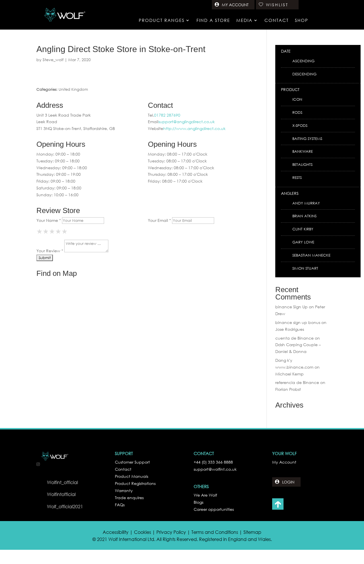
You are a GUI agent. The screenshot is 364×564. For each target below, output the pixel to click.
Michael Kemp (289, 374)
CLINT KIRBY (302, 229)
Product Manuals (131, 476)
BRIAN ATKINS (304, 216)
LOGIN (288, 482)
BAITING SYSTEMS (307, 138)
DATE (286, 51)
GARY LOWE (303, 242)
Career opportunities (214, 509)
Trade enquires (129, 497)
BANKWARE (302, 151)
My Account (284, 462)
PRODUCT (290, 89)
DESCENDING (304, 74)
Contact (123, 469)
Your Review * (49, 250)
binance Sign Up (291, 306)
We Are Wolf (205, 495)
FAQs (120, 504)
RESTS (297, 177)
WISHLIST (277, 4)
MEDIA (244, 20)
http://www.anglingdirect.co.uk (194, 128)
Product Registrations (135, 483)
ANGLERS (290, 193)
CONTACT (276, 20)
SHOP (301, 20)
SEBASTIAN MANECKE (311, 255)
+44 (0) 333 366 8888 (213, 462)
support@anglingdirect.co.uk (186, 121)
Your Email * (159, 220)
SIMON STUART (305, 268)
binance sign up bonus (297, 322)
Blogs (198, 502)
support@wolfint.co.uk (215, 469)
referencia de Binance (297, 382)
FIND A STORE (213, 20)
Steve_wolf (53, 59)
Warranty (124, 490)
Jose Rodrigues (289, 329)
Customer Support (132, 462)
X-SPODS (299, 125)
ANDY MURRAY (306, 203)
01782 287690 (167, 115)
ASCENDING (303, 61)
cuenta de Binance (294, 338)
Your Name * (48, 220)
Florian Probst (288, 389)
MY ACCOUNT (235, 4)
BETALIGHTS (302, 164)
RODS (297, 112)
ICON (297, 99)
